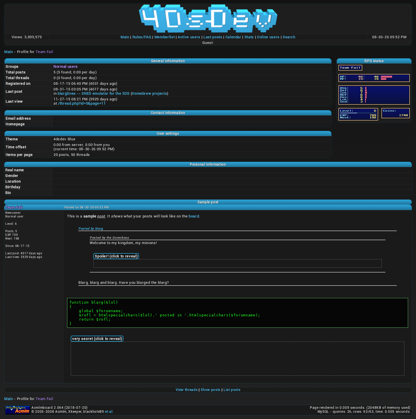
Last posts (212, 37)
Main (125, 37)
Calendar (233, 37)
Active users (189, 37)
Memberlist (165, 37)
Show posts (210, 390)
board (194, 216)
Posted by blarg (90, 228)
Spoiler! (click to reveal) (116, 256)
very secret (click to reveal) (97, 339)
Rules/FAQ (141, 37)
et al (108, 412)
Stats (249, 37)
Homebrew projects (149, 93)
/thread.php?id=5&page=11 (82, 103)
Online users (268, 37)
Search (289, 37)
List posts (232, 390)
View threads (187, 390)
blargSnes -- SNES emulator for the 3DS (94, 93)
